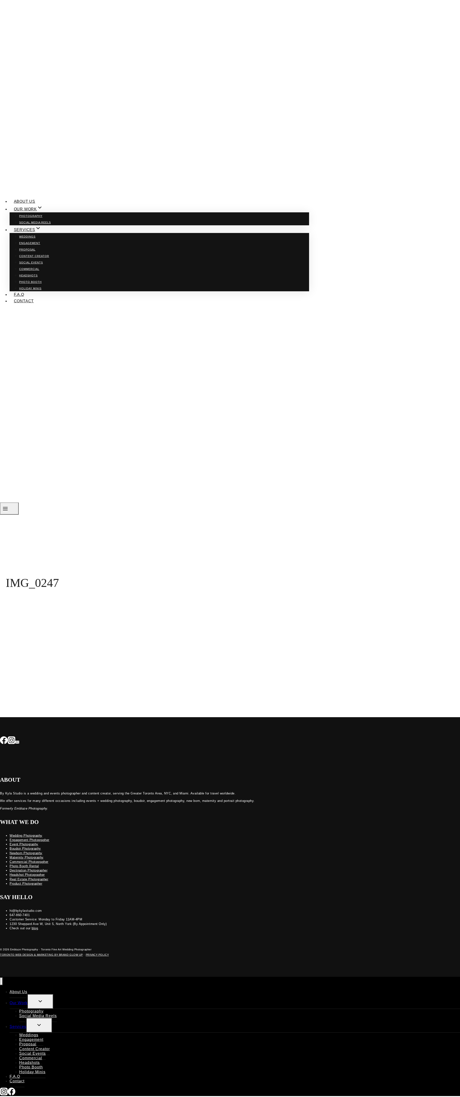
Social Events (31, 262)
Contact (24, 301)
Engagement (29, 243)
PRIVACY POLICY (97, 954)
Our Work (19, 1003)
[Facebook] (4, 740)
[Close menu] (1, 981)
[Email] (17, 740)
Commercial (29, 269)
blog (35, 928)
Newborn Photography (26, 853)
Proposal (27, 249)
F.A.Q (19, 294)
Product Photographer (26, 883)
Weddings (27, 236)
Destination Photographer (28, 870)
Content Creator (34, 256)
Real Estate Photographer (29, 879)
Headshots (28, 275)
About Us (24, 201)
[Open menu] (9, 508)
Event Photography (24, 844)
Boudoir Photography (25, 848)
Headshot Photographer (27, 874)
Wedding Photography (26, 835)
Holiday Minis (30, 288)
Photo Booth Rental (24, 866)
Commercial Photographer (29, 862)
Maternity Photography (27, 857)
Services (18, 1027)
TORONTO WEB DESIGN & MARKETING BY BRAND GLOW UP (41, 954)
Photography (30, 216)
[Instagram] (11, 740)
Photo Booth (30, 281)
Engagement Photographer (29, 840)
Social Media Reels (35, 222)
